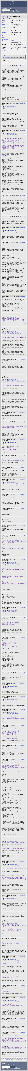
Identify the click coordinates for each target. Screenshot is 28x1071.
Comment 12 (22, 376)
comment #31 (13, 712)
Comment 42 (22, 956)
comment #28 (13, 699)
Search (10, 8)
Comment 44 (22, 997)
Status (3, 20)
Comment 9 (22, 314)
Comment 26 (22, 607)
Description (22, 65)
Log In (7, 11)
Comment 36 (22, 838)
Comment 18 (22, 479)
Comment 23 (22, 535)
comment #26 (13, 621)
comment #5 (13, 230)
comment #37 (13, 898)
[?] (16, 10)
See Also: (4, 50)
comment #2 (13, 133)
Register (3, 11)
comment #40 (13, 942)
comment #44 (13, 1021)
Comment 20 (22, 508)
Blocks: (3, 40)
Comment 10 (22, 328)
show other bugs (17, 25)
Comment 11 (22, 359)
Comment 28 (22, 637)
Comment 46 (22, 1032)
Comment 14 (22, 421)
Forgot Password (14, 11)
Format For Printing (9, 1059)
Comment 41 (22, 938)
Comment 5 (22, 216)
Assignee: (4, 32)
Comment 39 (22, 912)
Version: (4, 27)
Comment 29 (22, 672)
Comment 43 (22, 985)
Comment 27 (22, 617)
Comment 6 (22, 227)
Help (14, 8)
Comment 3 (22, 130)
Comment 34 (22, 745)
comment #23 (13, 562)
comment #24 (13, 610)
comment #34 (13, 762)
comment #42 (13, 989)
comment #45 (13, 1035)
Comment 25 (22, 593)
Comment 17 (22, 467)
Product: (4, 24)
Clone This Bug (19, 1059)
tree (20, 42)
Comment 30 (22, 683)
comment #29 (13, 686)
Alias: (3, 22)
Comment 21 (22, 518)
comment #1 (13, 106)
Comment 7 (22, 242)
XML (14, 1059)
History (23, 47)
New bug (5, 8)
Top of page (24, 1059)
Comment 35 (22, 759)
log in (9, 61)
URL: (3, 35)
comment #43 (13, 1000)
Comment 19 (22, 494)
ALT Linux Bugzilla (6, 1)
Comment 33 (22, 725)
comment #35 (13, 841)
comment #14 (13, 442)
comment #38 (13, 923)
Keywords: (4, 37)
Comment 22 (22, 525)
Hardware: (4, 29)
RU (21, 11)
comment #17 (13, 482)
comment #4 (13, 363)
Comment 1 (22, 93)
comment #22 (13, 581)
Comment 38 (22, 895)
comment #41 (13, 959)
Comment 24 (22, 559)
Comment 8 (22, 296)
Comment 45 (22, 1018)
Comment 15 (22, 439)
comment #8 (13, 317)
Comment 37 (22, 861)
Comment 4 (22, 195)
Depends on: (5, 39)
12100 (12, 40)
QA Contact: (4, 34)
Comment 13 (22, 412)
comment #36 (13, 864)
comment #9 (13, 331)
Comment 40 (22, 920)
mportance (4, 30)
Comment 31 (22, 696)
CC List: (3, 48)
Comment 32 (22, 709)
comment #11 (13, 379)
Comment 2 (22, 103)
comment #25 (13, 641)
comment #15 (13, 459)
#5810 (3, 154)
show (16, 48)
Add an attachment (6, 57)
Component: (5, 25)
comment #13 (13, 425)
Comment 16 (22, 455)
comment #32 (13, 728)
